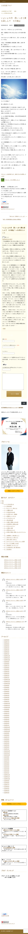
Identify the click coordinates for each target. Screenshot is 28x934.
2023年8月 (6, 711)
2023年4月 (6, 719)
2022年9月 (6, 733)
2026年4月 (6, 647)
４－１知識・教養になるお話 (11, 522)
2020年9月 (6, 780)
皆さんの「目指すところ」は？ (17, 216)
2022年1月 (6, 749)
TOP (7, 11)
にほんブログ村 (5, 203)
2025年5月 (6, 669)
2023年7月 (6, 713)
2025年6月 (6, 667)
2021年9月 (6, 757)
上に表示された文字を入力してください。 (12, 367)
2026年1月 (6, 653)
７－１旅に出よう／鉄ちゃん (11, 537)
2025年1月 (6, 677)
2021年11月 (7, 753)
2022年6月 (6, 739)
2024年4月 (6, 695)
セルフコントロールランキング (7, 208)
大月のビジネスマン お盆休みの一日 (14, 621)
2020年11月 (7, 776)
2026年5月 (6, 645)
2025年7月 (6, 665)
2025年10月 (7, 659)
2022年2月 (6, 747)
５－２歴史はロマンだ (9, 530)
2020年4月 (6, 790)
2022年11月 (7, 729)
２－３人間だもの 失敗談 (10, 514)
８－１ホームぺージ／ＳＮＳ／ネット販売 (14, 541)
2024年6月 (6, 691)
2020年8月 (6, 782)
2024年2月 (6, 699)
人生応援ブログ (6, 5)
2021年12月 (7, 751)
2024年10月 (7, 683)
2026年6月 (6, 643)
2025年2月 (6, 675)
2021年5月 (6, 764)
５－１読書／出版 (8, 528)
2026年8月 (6, 640)
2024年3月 (6, 697)
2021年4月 (6, 766)
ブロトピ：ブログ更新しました (12, 179)
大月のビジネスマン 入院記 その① (12, 567)
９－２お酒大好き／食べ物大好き (12, 547)
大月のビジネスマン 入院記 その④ (12, 562)
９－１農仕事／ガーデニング (11, 545)
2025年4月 (6, 671)
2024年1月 (6, 701)
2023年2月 (6, 723)
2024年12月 (7, 679)
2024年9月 (6, 685)
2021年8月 (6, 759)
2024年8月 (6, 687)
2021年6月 (6, 762)
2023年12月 (7, 703)
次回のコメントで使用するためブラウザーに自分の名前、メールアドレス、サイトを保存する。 (13, 359)
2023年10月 (7, 707)
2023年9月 (6, 709)
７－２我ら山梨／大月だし (10, 539)
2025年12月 (7, 655)
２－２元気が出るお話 (19, 25)
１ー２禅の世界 (8, 506)
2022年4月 (6, 743)
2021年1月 (6, 772)
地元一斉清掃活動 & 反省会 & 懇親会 (12, 219)
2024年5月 (6, 693)
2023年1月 (6, 725)
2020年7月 (6, 784)
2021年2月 (6, 770)
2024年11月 (7, 681)
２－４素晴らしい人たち (10, 516)
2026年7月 (6, 642)
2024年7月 (6, 689)
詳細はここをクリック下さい (14, 490)
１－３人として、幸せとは (10, 508)
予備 (2, 501)
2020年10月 (7, 778)
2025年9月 (6, 661)
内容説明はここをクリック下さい (14, 803)
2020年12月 (7, 774)
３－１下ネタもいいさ (9, 518)
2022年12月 (7, 727)
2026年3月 (6, 649)
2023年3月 (6, 721)
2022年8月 (6, 735)
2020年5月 (6, 788)
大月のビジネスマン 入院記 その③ (12, 564)
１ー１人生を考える (9, 504)
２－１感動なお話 (8, 510)
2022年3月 (6, 745)
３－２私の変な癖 (8, 520)
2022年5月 (6, 741)
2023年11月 (7, 705)
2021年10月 (7, 755)
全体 (2, 503)
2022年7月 (6, 737)
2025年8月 (6, 663)
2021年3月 (6, 768)
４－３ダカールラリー (9, 526)
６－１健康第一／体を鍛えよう (11, 535)
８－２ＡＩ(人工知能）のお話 (11, 543)
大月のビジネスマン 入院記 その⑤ (12, 560)
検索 (24, 403)
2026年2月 (6, 651)
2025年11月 (7, 657)
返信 (4, 328)
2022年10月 (7, 731)
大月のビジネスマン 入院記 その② (12, 566)
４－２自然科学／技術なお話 (11, 524)
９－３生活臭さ (8, 549)
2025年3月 (6, 673)
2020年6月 (6, 786)
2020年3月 (6, 792)
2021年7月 (6, 761)
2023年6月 (6, 715)
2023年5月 (6, 717)
